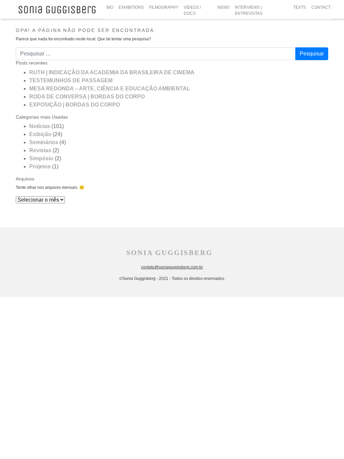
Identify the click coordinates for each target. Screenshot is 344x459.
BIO (109, 7)
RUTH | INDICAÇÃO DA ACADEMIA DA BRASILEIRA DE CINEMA (112, 72)
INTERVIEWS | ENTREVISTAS (248, 10)
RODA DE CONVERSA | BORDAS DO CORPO (87, 96)
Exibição (40, 134)
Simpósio (41, 158)
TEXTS (299, 7)
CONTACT (321, 7)
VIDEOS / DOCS (192, 10)
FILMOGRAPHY (163, 7)
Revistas (40, 150)
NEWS (223, 7)
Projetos (40, 166)
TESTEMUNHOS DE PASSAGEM (71, 80)
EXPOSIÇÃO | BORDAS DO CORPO (74, 105)
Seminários (43, 142)
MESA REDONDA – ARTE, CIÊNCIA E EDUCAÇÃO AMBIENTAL (109, 88)
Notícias (39, 126)
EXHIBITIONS (131, 7)
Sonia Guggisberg (169, 253)
